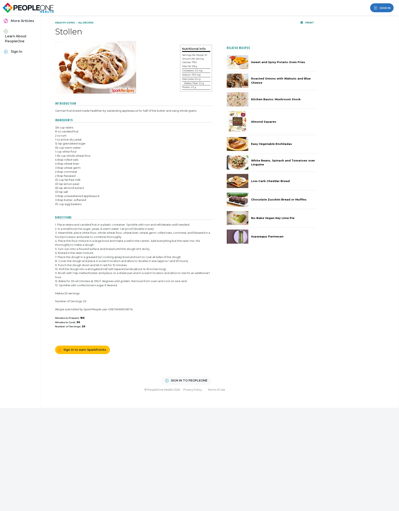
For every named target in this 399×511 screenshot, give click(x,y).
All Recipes (86, 22)
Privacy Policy (192, 389)
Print (309, 22)
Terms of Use (216, 389)
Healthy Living (65, 22)
